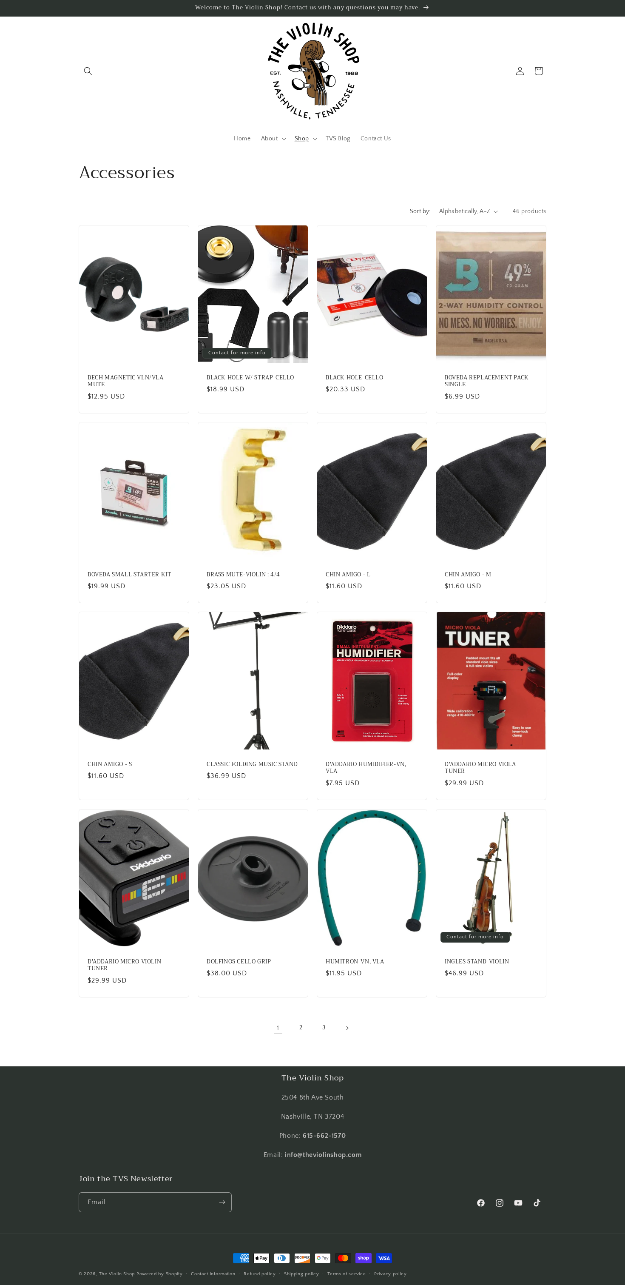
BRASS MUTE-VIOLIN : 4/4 (243, 574)
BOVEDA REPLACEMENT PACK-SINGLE (488, 381)
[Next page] (347, 1028)
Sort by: (420, 211)
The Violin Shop (117, 1273)
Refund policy (260, 1273)
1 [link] (278, 1028)
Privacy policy (390, 1273)
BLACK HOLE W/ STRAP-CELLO (250, 377)
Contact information (213, 1273)
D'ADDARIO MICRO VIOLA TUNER (480, 768)
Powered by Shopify (159, 1273)
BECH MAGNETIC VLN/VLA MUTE (126, 381)
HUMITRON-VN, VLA (355, 961)
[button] (88, 71)
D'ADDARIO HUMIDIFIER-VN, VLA (366, 768)
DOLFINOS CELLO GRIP (239, 961)
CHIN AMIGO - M (468, 574)
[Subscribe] (222, 1202)
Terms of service (346, 1273)
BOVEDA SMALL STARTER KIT (129, 574)
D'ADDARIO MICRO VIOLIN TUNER (124, 965)
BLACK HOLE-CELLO (355, 377)
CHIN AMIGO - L (348, 574)
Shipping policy (301, 1273)
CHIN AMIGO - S (110, 764)
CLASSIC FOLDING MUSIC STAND (252, 764)
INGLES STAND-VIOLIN (477, 961)
